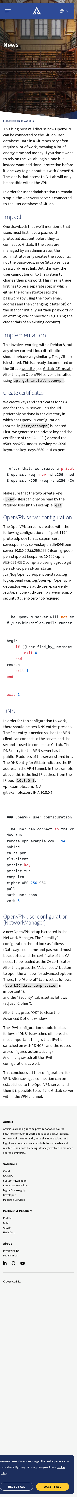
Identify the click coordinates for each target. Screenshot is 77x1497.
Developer (9, 1195)
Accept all (52, 1486)
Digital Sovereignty (14, 1190)
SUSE (6, 1223)
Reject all (16, 1486)
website (28, 369)
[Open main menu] (14, 11)
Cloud (6, 1171)
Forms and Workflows (16, 1186)
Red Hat (7, 1218)
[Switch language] (64, 11)
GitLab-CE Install (57, 369)
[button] (8, 11)
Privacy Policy (11, 1251)
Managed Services (14, 1200)
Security (8, 1176)
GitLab (7, 1228)
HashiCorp (9, 1233)
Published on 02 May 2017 (18, 121)
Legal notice (10, 1256)
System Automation (14, 1181)
